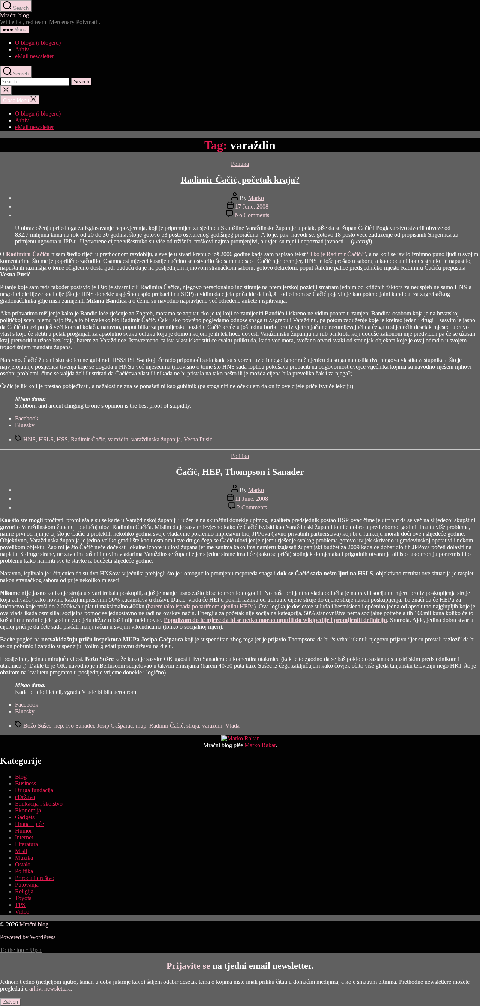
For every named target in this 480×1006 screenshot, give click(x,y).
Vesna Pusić (198, 439)
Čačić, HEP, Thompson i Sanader (240, 472)
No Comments (252, 215)
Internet (24, 837)
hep (58, 725)
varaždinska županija (156, 439)
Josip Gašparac (115, 725)
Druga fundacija (34, 790)
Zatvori (10, 1002)
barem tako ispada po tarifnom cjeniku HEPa (201, 606)
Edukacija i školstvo (39, 803)
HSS (62, 439)
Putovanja (27, 884)
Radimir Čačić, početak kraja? (240, 180)
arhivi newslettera (50, 988)
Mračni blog (14, 15)
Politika (240, 164)
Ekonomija (28, 810)
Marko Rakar (260, 745)
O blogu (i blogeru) (38, 42)
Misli (21, 851)
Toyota (23, 898)
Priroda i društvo (34, 878)
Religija (24, 891)
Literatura (26, 844)
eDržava (25, 797)
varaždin (118, 439)
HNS (29, 439)
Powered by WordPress (28, 937)
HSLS (46, 439)
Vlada (232, 725)
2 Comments (252, 507)
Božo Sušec (37, 725)
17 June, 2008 (251, 206)
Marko (256, 198)
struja (192, 725)
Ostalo (22, 864)
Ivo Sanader (80, 725)
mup (141, 725)
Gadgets (24, 817)
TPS (20, 905)
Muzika (24, 857)
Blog (21, 776)
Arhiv (22, 49)
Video (22, 911)
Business (25, 783)
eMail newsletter (34, 56)
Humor (23, 830)
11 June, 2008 (251, 498)
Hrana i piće (29, 824)
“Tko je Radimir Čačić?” (336, 254)
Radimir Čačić (88, 439)
